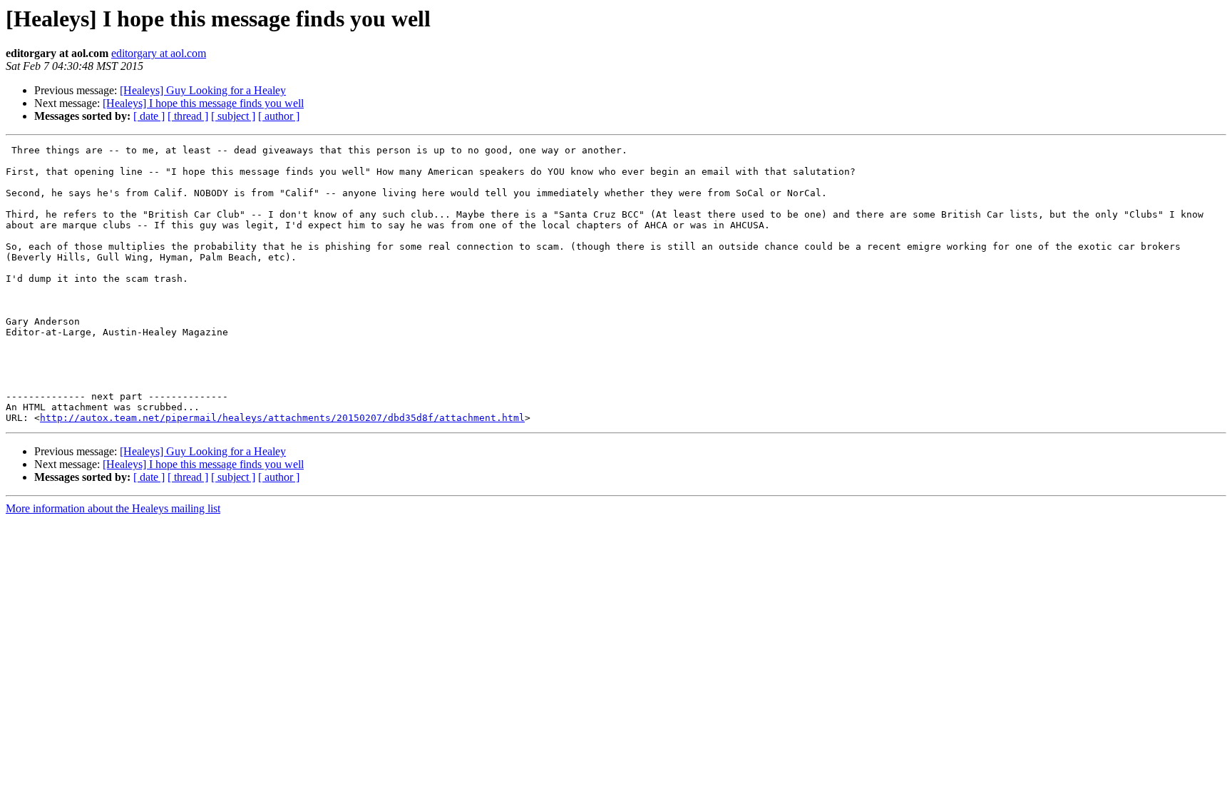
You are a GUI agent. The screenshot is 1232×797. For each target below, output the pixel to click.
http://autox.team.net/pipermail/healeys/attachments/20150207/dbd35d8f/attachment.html (282, 417)
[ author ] (278, 116)
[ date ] (149, 116)
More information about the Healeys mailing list (113, 508)
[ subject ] (233, 116)
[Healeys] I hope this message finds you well (203, 103)
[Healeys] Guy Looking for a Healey (203, 90)
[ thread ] (188, 116)
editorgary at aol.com (158, 53)
